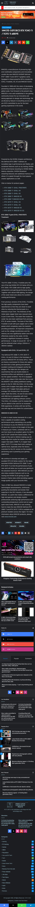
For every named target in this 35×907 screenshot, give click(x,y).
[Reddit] (19, 533)
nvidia (22, 526)
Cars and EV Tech (7, 855)
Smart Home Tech (7, 863)
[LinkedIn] (9, 533)
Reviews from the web (8, 869)
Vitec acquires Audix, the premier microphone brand (18, 7)
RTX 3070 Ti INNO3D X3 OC (14, 210)
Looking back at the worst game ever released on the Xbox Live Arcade (8, 705)
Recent (5, 658)
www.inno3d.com (10, 517)
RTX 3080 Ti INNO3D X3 (13, 196)
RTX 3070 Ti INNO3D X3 (13, 208)
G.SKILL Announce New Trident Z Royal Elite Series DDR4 (26, 603)
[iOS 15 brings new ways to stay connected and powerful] (6, 734)
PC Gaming (5, 844)
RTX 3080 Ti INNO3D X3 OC (14, 199)
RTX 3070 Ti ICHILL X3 (12, 205)
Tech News (5, 877)
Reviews (4, 891)
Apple (3, 885)
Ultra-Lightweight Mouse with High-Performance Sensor (8, 603)
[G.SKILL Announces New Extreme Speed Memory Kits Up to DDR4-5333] (9, 612)
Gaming (4, 841)
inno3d (13, 526)
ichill (26, 522)
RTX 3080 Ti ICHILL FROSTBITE (15, 188)
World (4, 880)
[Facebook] (3, 533)
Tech (3, 858)
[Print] (28, 533)
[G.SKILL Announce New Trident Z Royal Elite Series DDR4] (26, 595)
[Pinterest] (15, 533)
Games (4, 847)
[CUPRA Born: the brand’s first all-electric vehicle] (6, 749)
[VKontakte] (22, 533)
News (8, 23)
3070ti (9, 522)
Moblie (4, 860)
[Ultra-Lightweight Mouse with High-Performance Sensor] (9, 595)
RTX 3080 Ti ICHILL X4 (12, 190)
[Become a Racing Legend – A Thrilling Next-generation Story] (6, 764)
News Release (6, 882)
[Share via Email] (25, 533)
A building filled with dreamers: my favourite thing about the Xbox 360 (25, 715)
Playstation (5, 852)
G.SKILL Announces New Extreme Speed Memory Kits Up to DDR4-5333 (8, 619)
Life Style (4, 874)
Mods (3, 888)
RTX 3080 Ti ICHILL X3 (12, 193)
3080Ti (18, 522)
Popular (16, 658)
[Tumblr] (12, 533)
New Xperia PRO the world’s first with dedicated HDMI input (24, 619)
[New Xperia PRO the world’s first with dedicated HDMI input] (26, 612)
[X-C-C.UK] (11, 3)
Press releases (15, 23)
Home (4, 23)
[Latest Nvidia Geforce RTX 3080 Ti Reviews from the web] (6, 741)
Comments (28, 658)
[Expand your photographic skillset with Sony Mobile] (6, 756)
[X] (6, 533)
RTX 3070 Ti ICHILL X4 (12, 202)
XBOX (4, 850)
